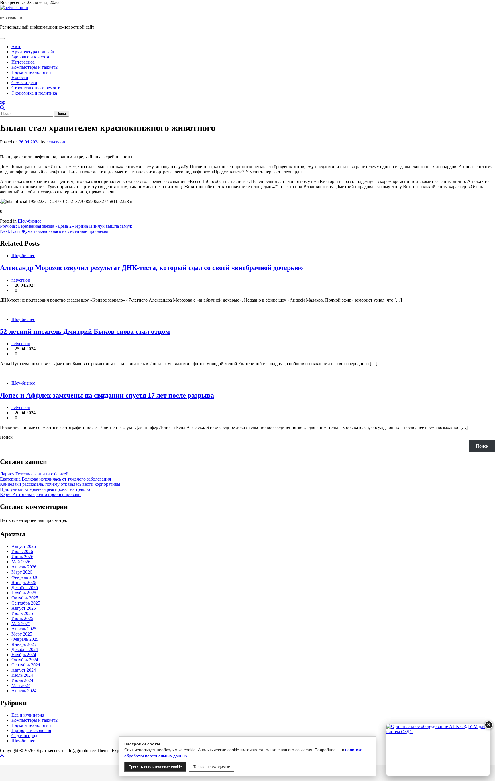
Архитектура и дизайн (33, 51)
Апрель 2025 (23, 628)
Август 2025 (23, 608)
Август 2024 (23, 670)
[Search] (2, 107)
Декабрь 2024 (24, 649)
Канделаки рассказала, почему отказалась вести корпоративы (60, 484)
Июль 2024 (22, 675)
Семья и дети (24, 82)
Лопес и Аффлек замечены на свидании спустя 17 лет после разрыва (107, 395)
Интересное (23, 62)
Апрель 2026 (23, 566)
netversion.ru (11, 17)
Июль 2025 (22, 613)
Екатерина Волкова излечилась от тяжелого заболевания (55, 479)
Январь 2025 (23, 644)
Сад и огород (24, 735)
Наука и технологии (31, 72)
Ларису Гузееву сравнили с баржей (34, 473)
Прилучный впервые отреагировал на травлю (45, 489)
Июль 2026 (22, 551)
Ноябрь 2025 (23, 592)
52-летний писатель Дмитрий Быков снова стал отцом (85, 331)
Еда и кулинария (27, 715)
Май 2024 (20, 685)
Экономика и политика (34, 93)
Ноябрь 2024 (23, 654)
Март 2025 (21, 634)
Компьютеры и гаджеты (34, 67)
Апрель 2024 (23, 690)
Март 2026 (21, 572)
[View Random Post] (2, 102)
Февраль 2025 (24, 639)
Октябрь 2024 (24, 659)
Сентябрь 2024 (25, 664)
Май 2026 (20, 561)
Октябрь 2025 (24, 597)
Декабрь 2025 (24, 587)
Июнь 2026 (22, 556)
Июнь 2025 (22, 618)
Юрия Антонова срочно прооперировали (40, 494)
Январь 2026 (23, 582)
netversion (55, 141)
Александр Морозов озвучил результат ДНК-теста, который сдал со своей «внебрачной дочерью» (151, 268)
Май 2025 (20, 623)
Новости (19, 77)
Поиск (6, 437)
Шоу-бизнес (29, 221)
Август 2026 (23, 546)
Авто (16, 46)
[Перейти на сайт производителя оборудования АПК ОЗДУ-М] (438, 750)
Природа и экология (31, 730)
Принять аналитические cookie (155, 767)
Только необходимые (211, 767)
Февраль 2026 (24, 577)
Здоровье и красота (30, 56)
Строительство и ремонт (35, 87)
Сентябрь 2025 (25, 603)
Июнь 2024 (22, 680)
